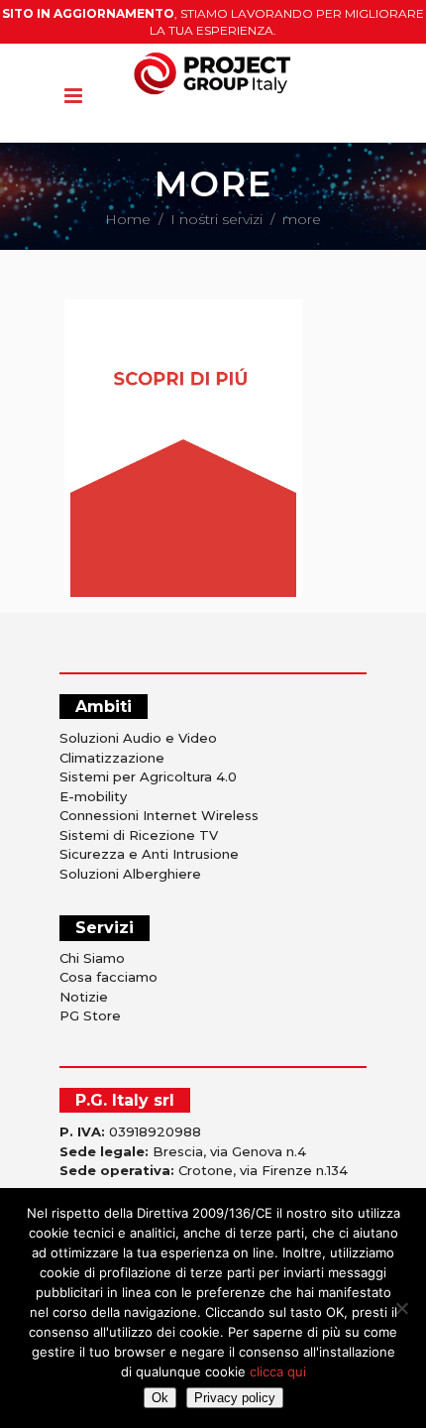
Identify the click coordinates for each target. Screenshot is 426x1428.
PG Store (90, 1015)
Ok (160, 1397)
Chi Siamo (92, 958)
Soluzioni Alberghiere (130, 874)
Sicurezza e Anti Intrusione (149, 854)
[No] (401, 1308)
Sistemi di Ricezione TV (138, 835)
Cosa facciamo (108, 977)
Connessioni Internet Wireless (159, 815)
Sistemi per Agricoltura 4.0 (148, 776)
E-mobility (93, 796)
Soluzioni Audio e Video (138, 738)
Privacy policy (234, 1397)
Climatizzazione (111, 758)
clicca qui (278, 1371)
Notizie (83, 997)
